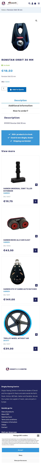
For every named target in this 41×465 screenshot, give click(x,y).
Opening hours (6, 417)
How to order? (20, 111)
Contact (4, 427)
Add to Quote (18, 90)
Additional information (20, 105)
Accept (20, 450)
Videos (3, 425)
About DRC (5, 414)
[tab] (20, 100)
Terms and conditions (9, 419)
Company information (9, 422)
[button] (38, 436)
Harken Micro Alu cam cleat (16, 240)
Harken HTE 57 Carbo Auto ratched (20, 289)
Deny (20, 455)
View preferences (20, 460)
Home (3, 10)
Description (20, 100)
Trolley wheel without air (16, 338)
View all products (7, 412)
